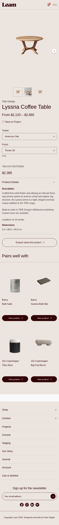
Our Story (7, 451)
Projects (6, 427)
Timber (5, 130)
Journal (6, 459)
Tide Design (8, 101)
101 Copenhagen (10, 361)
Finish (5, 144)
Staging (6, 443)
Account (6, 467)
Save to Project (13, 122)
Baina (5, 300)
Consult (6, 435)
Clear (4, 156)
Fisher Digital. (49, 517)
